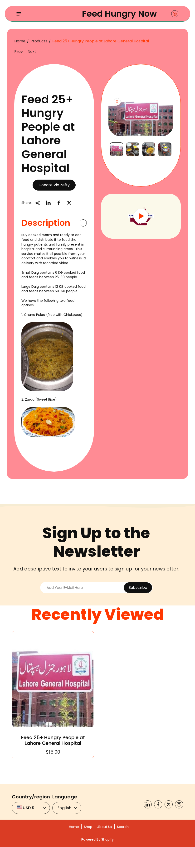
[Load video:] (141, 216)
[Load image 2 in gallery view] (132, 149)
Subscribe (138, 587)
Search (123, 826)
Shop (88, 826)
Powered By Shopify (97, 839)
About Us (104, 826)
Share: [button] (26, 202)
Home (19, 41)
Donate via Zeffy (54, 185)
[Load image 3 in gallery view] (149, 149)
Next (32, 51)
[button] (18, 14)
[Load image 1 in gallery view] (116, 149)
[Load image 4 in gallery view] (164, 149)
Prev (18, 51)
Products (38, 41)
